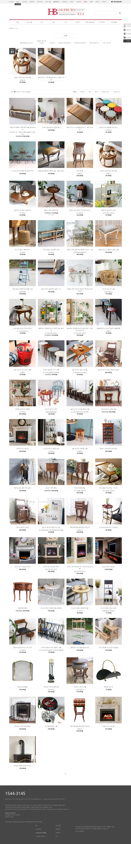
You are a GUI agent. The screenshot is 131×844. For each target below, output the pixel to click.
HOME (11, 28)
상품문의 (58, 829)
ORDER (32, 2)
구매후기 (65, 2)
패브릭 (77, 22)
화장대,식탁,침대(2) (65, 43)
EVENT (104, 2)
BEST (71, 2)
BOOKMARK (117, 2)
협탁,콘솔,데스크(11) (26, 43)
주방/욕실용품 (89, 22)
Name (82, 92)
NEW (91, 2)
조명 (53, 22)
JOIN (17, 2)
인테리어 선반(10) (80, 43)
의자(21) (52, 43)
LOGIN (11, 2)
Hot (90, 92)
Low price (116, 92)
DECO (97, 2)
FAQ (57, 836)
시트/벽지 (102, 22)
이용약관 (38, 829)
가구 (65, 22)
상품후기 (58, 833)
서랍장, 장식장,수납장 (41, 42)
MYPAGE (40, 2)
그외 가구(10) (106, 43)
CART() (24, 2)
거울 (17, 22)
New (74, 92)
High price (105, 92)
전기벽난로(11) (94, 43)
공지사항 (48, 2)
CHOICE (78, 2)
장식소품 (29, 22)
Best (96, 92)
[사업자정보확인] (25, 807)
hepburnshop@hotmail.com (59, 809)
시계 (41, 22)
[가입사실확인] (79, 831)
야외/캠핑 (114, 22)
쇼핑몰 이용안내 (40, 836)
